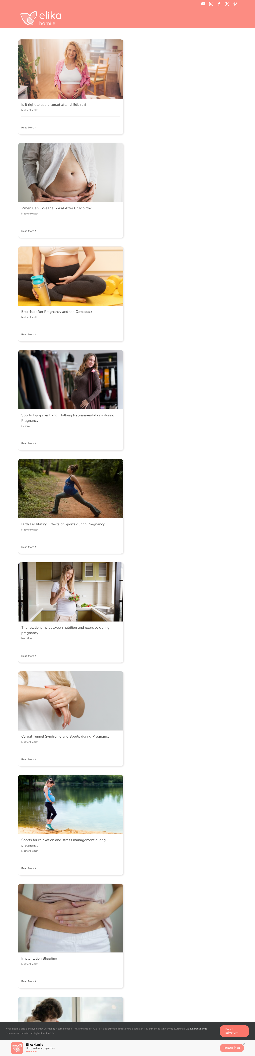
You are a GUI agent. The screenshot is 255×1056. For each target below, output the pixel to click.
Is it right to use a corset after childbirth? (53, 104)
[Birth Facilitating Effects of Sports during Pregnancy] (70, 488)
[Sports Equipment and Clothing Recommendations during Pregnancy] (70, 379)
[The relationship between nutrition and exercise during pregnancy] (70, 591)
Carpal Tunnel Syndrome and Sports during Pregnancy (65, 736)
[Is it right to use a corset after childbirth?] (70, 69)
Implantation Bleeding (39, 958)
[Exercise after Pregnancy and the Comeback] (70, 276)
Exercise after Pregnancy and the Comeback (56, 311)
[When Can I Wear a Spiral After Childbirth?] (70, 172)
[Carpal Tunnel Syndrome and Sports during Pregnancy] (70, 700)
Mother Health (29, 110)
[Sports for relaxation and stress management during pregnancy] (70, 804)
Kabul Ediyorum (232, 1031)
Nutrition (26, 638)
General (25, 426)
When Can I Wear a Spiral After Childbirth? (56, 208)
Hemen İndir (232, 1047)
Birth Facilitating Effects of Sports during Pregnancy (63, 524)
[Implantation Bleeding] (70, 918)
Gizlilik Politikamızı (197, 1029)
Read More (27, 127)
